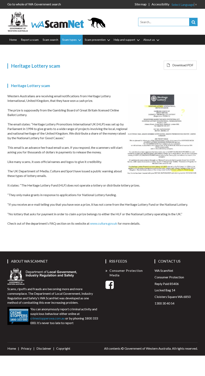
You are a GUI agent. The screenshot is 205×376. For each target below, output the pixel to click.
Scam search (50, 39)
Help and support (124, 39)
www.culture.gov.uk (103, 223)
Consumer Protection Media (126, 273)
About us (149, 39)
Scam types (69, 39)
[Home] (58, 21)
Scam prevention (95, 39)
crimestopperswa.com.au (47, 318)
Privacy (26, 348)
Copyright (63, 348)
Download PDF (182, 65)
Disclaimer (43, 348)
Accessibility (160, 4)
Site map (141, 4)
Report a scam (30, 39)
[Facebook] (110, 287)
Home (13, 39)
